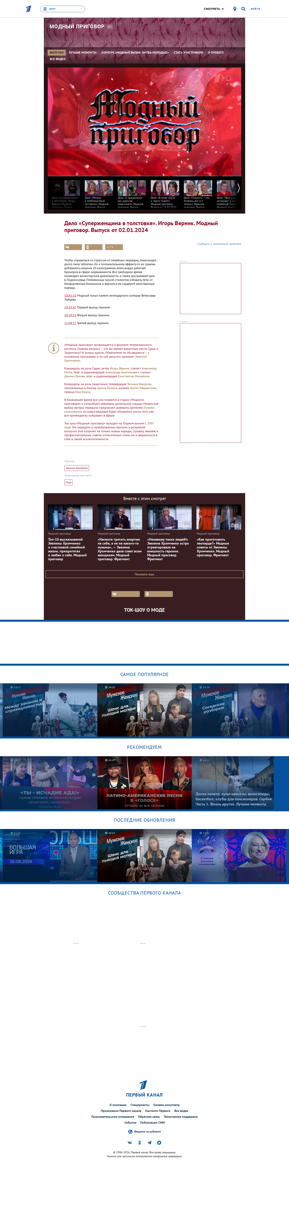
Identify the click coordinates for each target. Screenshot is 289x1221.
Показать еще (144, 574)
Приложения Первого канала (121, 1111)
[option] (66, 194)
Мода (68, 482)
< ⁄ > (110, 247)
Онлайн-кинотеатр (166, 1105)
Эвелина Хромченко (76, 468)
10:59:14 (70, 315)
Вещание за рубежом (147, 1131)
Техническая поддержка (181, 1117)
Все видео (181, 1111)
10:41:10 (70, 295)
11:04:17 (70, 323)
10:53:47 (70, 307)
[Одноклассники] (93, 247)
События (130, 1122)
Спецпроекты (140, 1105)
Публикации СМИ (152, 1122)
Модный (77, 26)
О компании (118, 1105)
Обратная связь (149, 1117)
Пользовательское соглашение (112, 1117)
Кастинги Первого (157, 1111)
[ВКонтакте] (73, 247)
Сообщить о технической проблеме (219, 244)
